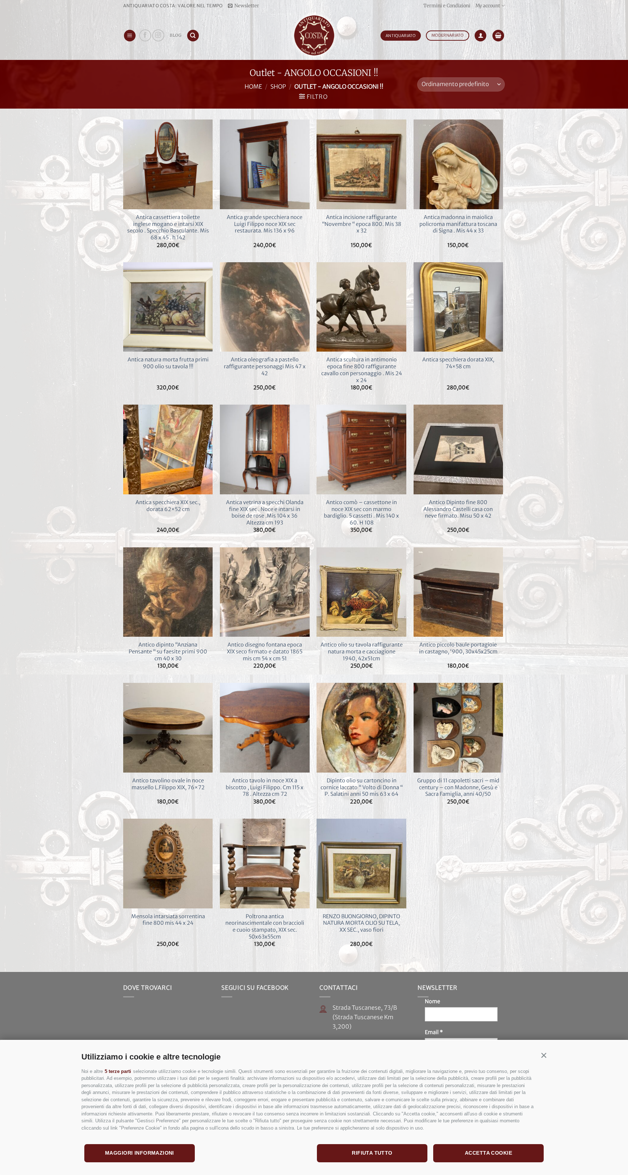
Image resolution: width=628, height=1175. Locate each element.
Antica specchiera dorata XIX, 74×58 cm (458, 363)
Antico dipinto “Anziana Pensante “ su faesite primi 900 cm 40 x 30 (168, 651)
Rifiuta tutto (372, 1153)
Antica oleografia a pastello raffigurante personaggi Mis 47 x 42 (265, 366)
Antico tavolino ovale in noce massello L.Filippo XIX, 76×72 (168, 784)
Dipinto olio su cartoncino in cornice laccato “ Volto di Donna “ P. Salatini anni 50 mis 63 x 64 (362, 787)
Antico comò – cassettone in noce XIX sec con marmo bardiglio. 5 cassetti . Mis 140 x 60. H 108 (361, 512)
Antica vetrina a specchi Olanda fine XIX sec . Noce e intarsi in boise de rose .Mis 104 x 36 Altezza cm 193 (264, 512)
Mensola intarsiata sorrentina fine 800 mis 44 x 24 (168, 920)
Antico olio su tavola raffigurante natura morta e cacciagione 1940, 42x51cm (362, 651)
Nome (432, 1001)
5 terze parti (118, 1071)
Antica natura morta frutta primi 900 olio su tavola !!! (168, 363)
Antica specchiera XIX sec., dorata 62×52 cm (168, 505)
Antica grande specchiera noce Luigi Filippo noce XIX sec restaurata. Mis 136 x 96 (264, 224)
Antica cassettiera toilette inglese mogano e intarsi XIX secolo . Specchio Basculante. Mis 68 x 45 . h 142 (168, 227)
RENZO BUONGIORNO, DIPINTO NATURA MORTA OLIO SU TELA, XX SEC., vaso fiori (361, 923)
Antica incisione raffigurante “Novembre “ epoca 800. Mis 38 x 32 (361, 224)
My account (487, 5)
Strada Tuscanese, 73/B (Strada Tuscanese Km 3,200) (365, 1017)
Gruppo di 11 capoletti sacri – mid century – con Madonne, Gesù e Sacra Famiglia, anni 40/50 (458, 787)
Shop (278, 86)
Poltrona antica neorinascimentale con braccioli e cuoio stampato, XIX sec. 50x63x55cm (264, 926)
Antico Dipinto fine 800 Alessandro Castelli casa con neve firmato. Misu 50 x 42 (458, 509)
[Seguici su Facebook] (145, 35)
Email (434, 1032)
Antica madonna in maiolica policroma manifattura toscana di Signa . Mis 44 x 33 (458, 224)
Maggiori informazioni (139, 1153)
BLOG (175, 35)
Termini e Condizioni (446, 5)
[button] (544, 1055)
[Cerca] (193, 36)
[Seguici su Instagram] (158, 35)
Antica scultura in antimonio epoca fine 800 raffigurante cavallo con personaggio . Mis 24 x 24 (361, 369)
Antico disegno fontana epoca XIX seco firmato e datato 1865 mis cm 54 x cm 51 (264, 651)
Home (253, 86)
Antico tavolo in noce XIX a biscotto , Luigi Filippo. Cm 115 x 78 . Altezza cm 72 (264, 787)
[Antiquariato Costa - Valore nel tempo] (314, 35)
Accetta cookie (488, 1153)
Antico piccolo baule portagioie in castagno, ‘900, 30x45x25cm (458, 648)
